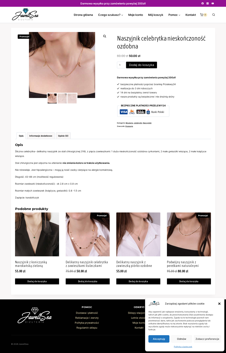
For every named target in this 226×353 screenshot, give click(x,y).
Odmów (181, 338)
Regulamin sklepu (86, 327)
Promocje (129, 126)
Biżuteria (129, 123)
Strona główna (83, 14)
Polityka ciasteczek (183, 346)
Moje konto (135, 14)
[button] (219, 303)
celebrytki (138, 123)
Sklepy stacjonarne (139, 312)
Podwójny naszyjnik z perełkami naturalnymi (183, 264)
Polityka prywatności (87, 322)
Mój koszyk (155, 14)
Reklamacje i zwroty (87, 317)
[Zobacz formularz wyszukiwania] (212, 14)
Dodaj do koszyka (141, 65)
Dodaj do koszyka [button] (37, 281)
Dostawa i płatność (87, 312)
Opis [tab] (21, 136)
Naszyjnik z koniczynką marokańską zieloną (31, 264)
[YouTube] (213, 3)
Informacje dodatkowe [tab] (40, 136)
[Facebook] (202, 3)
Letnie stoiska (139, 317)
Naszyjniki (147, 123)
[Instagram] (207, 3)
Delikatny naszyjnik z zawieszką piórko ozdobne (134, 264)
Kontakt (190, 14)
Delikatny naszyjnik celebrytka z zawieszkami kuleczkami (87, 264)
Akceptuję (159, 338)
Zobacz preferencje (207, 338)
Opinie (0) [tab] (63, 136)
